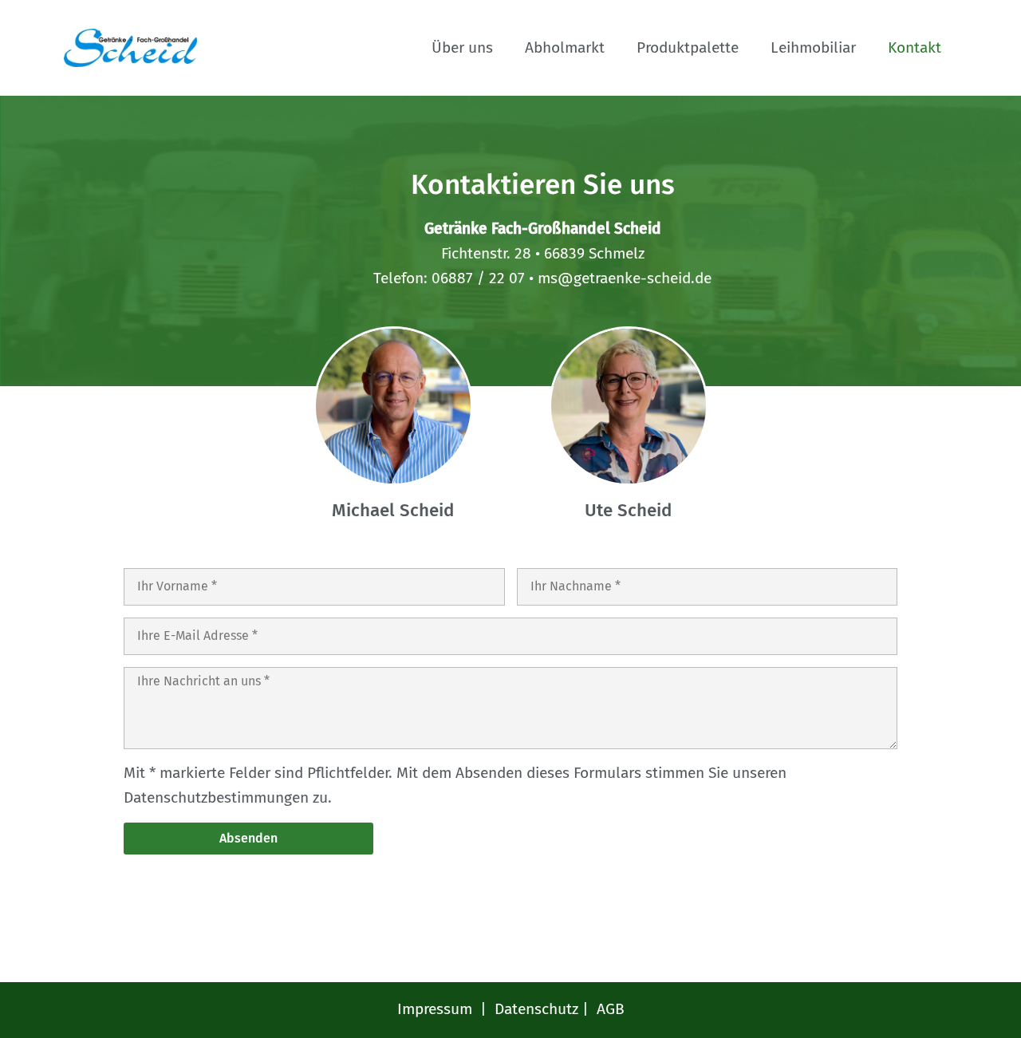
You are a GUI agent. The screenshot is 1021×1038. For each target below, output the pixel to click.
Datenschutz (536, 1009)
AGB (611, 1009)
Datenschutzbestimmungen (216, 797)
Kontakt (914, 47)
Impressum (434, 1009)
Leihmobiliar (813, 47)
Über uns (462, 47)
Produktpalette (688, 47)
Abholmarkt (565, 47)
